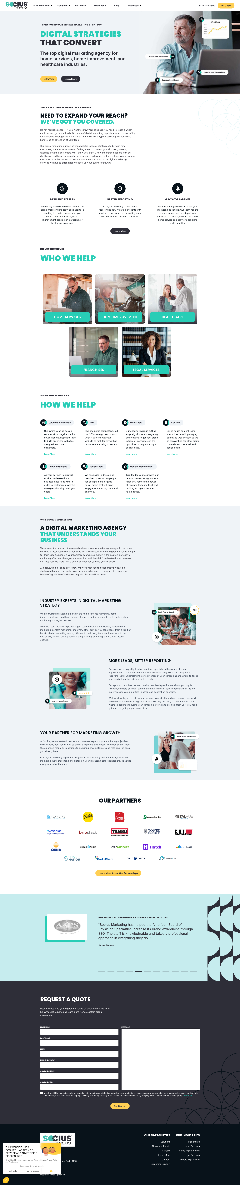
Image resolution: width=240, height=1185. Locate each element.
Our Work (80, 5)
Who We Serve (41, 5)
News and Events (161, 1146)
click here (188, 1095)
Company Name (48, 1071)
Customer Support (160, 1164)
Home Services (192, 1146)
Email (43, 1049)
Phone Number (47, 1060)
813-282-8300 (207, 5)
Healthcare (194, 1141)
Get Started (120, 1106)
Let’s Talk (226, 5)
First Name (46, 1027)
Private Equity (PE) (190, 1159)
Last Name (45, 1038)
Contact (166, 1159)
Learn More (70, 79)
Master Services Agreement (52, 1174)
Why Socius (100, 5)
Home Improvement (189, 1150)
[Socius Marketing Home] (17, 5)
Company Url (46, 1082)
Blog (116, 5)
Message (125, 1027)
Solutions (62, 5)
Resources (133, 5)
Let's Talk (49, 79)
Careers (166, 1150)
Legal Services (192, 1155)
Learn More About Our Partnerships (118, 873)
